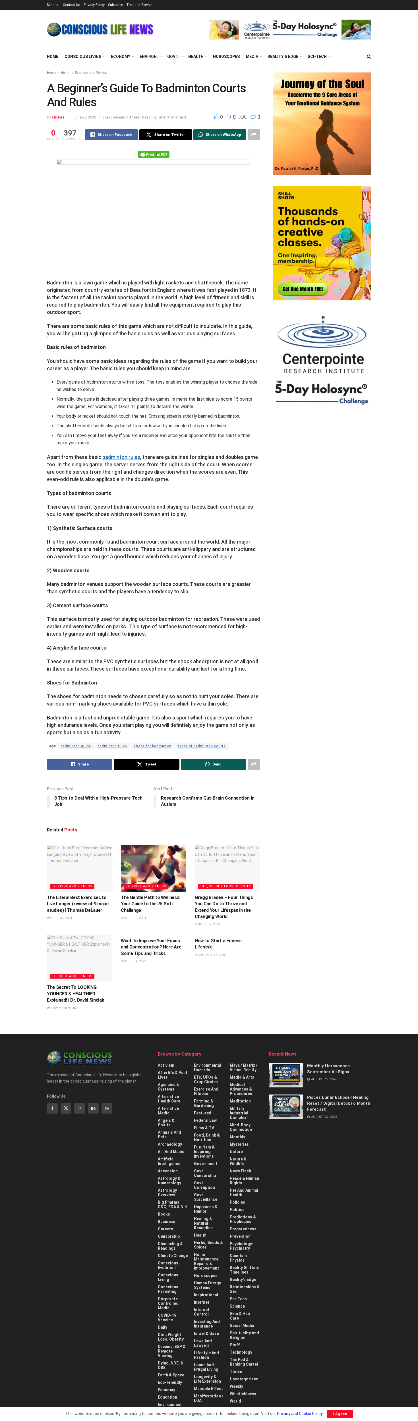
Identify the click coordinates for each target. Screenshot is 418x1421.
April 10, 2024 (134, 918)
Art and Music (171, 1151)
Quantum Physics (238, 1257)
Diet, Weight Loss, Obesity (225, 886)
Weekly (236, 1386)
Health (196, 56)
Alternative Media (168, 1110)
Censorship (169, 1236)
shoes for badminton (152, 746)
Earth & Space (171, 1375)
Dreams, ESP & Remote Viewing (172, 1351)
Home (52, 56)
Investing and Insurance (207, 1323)
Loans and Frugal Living (206, 1367)
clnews (58, 117)
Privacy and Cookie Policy (299, 1413)
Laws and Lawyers (203, 1343)
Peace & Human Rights (244, 1180)
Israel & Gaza (206, 1333)
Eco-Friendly (170, 1382)
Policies (237, 1202)
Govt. (173, 56)
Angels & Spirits (166, 1122)
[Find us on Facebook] (52, 1108)
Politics (237, 1209)
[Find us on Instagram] (79, 1108)
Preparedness (243, 1229)
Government (205, 1163)
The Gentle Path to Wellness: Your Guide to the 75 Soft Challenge (150, 904)
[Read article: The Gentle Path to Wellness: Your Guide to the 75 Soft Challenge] (153, 868)
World (235, 1401)
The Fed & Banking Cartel (244, 1361)
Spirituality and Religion (244, 1335)
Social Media (242, 1325)
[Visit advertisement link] (290, 29)
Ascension (168, 1171)
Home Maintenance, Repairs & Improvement (207, 1261)
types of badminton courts (202, 746)
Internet (201, 1302)
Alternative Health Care (169, 1098)
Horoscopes (226, 56)
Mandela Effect (208, 1388)
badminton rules (121, 457)
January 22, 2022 (211, 955)
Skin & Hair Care (240, 1315)
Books (164, 1214)
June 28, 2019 (84, 117)
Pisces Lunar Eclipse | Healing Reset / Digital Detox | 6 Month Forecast (338, 1103)
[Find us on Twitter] (66, 1108)
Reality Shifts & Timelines (244, 1269)
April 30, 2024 (60, 918)
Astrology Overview (167, 1192)
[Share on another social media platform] (254, 134)
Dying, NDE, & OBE (170, 1365)
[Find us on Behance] (93, 1108)
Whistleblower (243, 1393)
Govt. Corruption (204, 1185)
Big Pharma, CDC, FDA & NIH (172, 1204)
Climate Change (173, 1255)
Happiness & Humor (206, 1209)
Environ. (149, 56)
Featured (202, 1113)
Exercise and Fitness (91, 73)
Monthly (237, 1137)
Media (252, 56)
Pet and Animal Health (244, 1192)
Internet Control (201, 1311)
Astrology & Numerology (169, 1180)
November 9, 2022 (63, 1008)
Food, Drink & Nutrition (207, 1137)
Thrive (236, 1371)
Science (237, 1306)
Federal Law (205, 1120)
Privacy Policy (94, 5)
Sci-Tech (317, 56)
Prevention (240, 1236)
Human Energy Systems (207, 1285)
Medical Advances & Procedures (241, 1089)
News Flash (240, 1171)
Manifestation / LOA (208, 1398)
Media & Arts (242, 1077)
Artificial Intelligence (169, 1161)
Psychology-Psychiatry (242, 1246)
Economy (120, 56)
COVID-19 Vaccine (167, 1317)
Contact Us (71, 5)
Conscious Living (83, 56)
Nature (236, 1151)
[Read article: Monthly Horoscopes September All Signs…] (286, 1075)
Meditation (240, 1101)
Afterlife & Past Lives (172, 1074)
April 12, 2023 (208, 924)
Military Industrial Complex (239, 1113)
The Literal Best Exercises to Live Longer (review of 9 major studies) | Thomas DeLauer (78, 904)
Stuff (235, 1345)
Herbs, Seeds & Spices (208, 1244)
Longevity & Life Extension (207, 1378)
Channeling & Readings (170, 1246)
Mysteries (239, 1144)
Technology (241, 1352)
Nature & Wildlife (238, 1161)
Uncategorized (244, 1379)
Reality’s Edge (283, 56)
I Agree (340, 1414)
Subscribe (115, 5)
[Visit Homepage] (100, 29)
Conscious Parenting (168, 1289)
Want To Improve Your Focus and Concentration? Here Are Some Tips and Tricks (151, 947)
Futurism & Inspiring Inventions (204, 1151)
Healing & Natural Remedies (203, 1223)
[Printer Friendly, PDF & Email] (153, 153)
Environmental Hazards (207, 1067)
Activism (166, 1065)
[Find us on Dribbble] (107, 1108)
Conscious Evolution (168, 1265)
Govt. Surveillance (205, 1197)
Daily (162, 1327)
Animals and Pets (169, 1134)
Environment (170, 1404)
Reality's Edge (243, 1279)
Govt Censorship (205, 1173)
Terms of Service (139, 5)
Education (167, 1397)
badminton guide (76, 746)
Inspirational (206, 1295)
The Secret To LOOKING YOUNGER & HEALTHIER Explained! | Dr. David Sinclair (76, 994)
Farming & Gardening (204, 1103)
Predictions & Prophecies (243, 1219)
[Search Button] (369, 56)
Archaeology (170, 1144)
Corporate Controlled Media (168, 1303)
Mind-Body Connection (241, 1127)
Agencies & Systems (168, 1086)
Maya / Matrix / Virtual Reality (243, 1067)
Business (166, 1221)
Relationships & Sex (245, 1289)
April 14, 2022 (134, 961)
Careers (165, 1229)
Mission (53, 5)
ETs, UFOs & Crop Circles (206, 1079)
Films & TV (204, 1127)
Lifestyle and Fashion (206, 1355)
